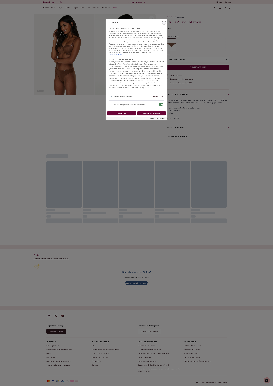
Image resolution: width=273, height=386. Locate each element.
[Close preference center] (164, 22)
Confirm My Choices (151, 113)
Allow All (121, 113)
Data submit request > (116, 54)
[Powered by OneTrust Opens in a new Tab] (158, 118)
